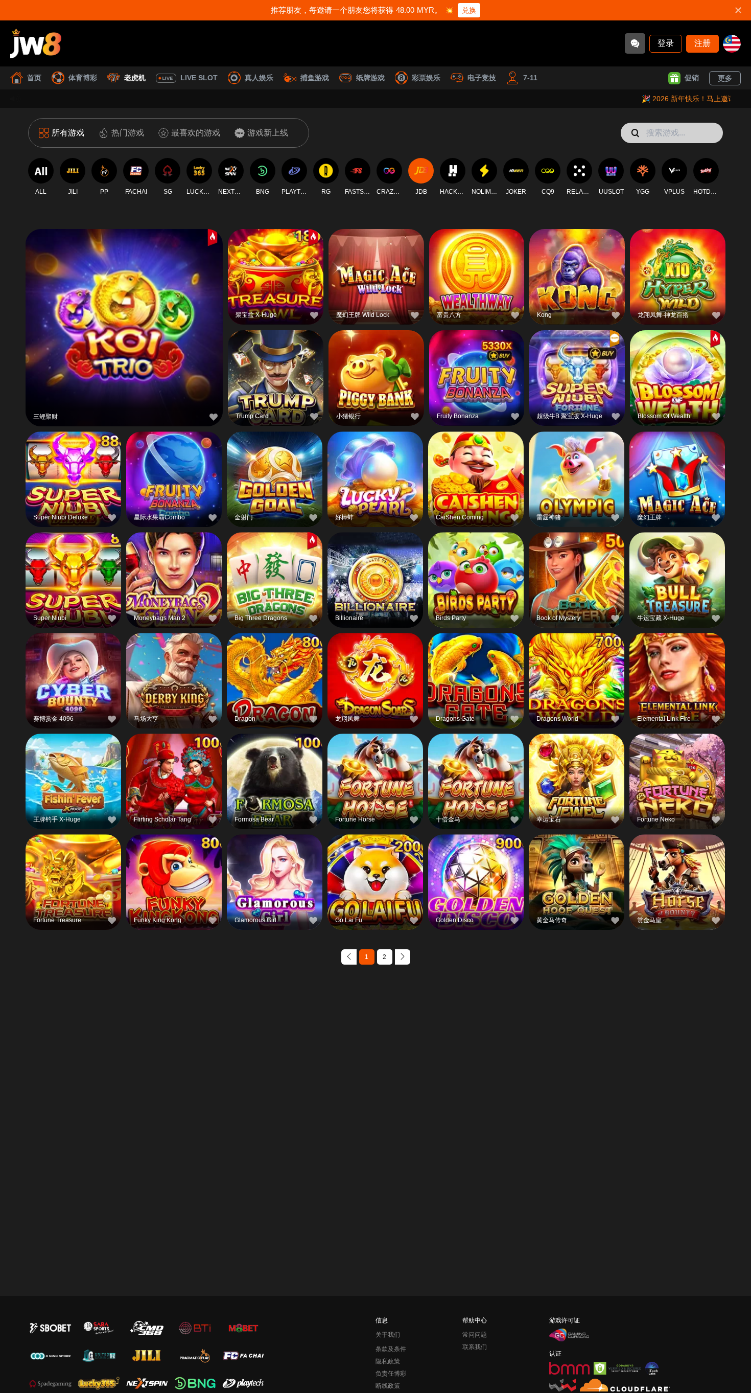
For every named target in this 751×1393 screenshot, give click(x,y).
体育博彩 (82, 78)
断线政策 (387, 1385)
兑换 (469, 10)
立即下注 (124, 329)
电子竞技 (481, 78)
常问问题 (474, 1334)
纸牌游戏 (370, 78)
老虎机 (135, 78)
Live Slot (199, 78)
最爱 (124, 305)
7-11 (530, 78)
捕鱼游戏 (314, 78)
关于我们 (387, 1334)
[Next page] (402, 957)
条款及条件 (390, 1349)
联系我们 (474, 1347)
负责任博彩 (390, 1373)
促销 (692, 78)
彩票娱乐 (426, 78)
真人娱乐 (259, 78)
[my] (732, 44)
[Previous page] (349, 957)
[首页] (35, 43)
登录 (666, 43)
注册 (702, 43)
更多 (725, 78)
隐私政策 (387, 1361)
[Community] (635, 43)
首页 (34, 78)
